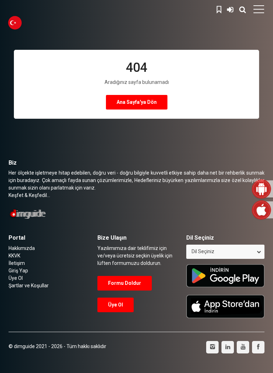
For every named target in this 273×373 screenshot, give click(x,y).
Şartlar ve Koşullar (29, 285)
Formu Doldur (124, 283)
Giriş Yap (230, 8)
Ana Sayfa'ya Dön (137, 102)
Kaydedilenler (220, 8)
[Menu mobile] (258, 10)
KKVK (14, 256)
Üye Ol (16, 278)
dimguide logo (39, 9)
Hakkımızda (22, 248)
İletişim (17, 263)
